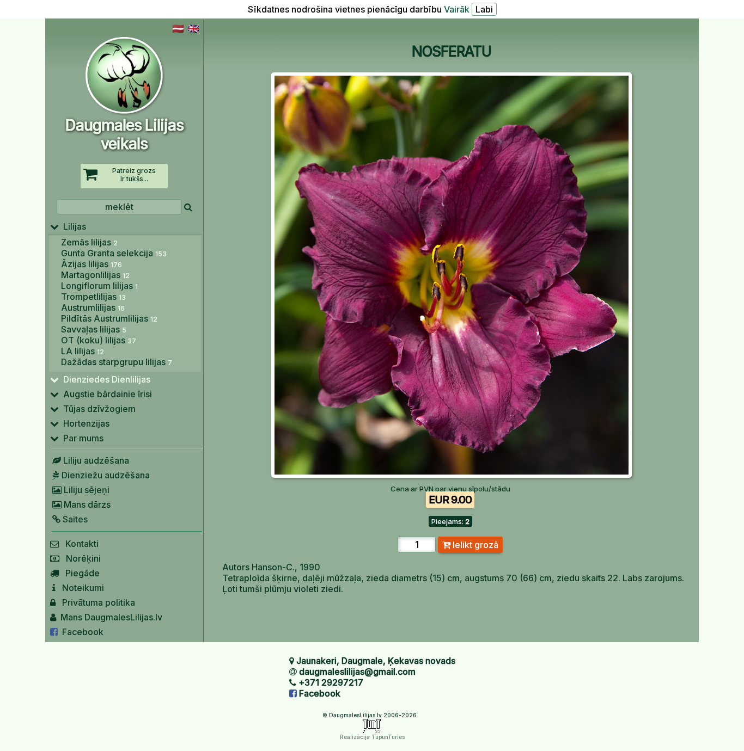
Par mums (81, 438)
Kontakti (79, 543)
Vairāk (456, 9)
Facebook (80, 631)
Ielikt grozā (474, 544)
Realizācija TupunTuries (372, 737)
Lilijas (72, 226)
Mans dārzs (86, 504)
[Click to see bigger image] (451, 474)
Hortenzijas (84, 423)
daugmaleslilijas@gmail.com (357, 671)
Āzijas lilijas (91, 263)
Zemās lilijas (89, 242)
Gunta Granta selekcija (114, 253)
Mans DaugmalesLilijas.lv (109, 617)
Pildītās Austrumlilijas (109, 318)
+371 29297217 (330, 682)
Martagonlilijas (95, 274)
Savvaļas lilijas (93, 329)
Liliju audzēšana (95, 460)
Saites (74, 519)
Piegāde (79, 573)
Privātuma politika (95, 602)
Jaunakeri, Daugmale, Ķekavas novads (375, 660)
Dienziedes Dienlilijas (104, 379)
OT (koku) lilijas (98, 340)
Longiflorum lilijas (99, 285)
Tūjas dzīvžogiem (97, 408)
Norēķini (80, 558)
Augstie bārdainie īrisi (105, 394)
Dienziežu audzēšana (104, 475)
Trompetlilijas (93, 296)
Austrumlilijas (93, 307)
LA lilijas (82, 351)
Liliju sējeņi (85, 489)
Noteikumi (80, 587)
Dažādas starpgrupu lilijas (116, 361)
